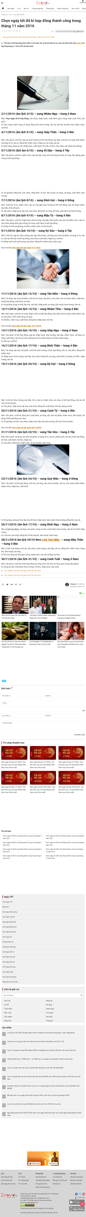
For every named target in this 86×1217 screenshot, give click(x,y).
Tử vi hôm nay (57, 1177)
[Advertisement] (32, 62)
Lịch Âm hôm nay (6, 1180)
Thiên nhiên (8, 1009)
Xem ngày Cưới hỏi (9, 917)
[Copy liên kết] (20, 585)
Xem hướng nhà (41, 1177)
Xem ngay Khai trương (10, 912)
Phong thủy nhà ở (41, 1184)
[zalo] (11, 585)
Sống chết (7, 1021)
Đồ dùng (49, 1005)
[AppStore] (77, 1211)
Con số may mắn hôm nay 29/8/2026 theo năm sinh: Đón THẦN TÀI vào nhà (33, 1104)
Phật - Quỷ (7, 1013)
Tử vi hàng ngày (23, 1180)
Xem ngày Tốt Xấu (19, 14)
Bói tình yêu (56, 1184)
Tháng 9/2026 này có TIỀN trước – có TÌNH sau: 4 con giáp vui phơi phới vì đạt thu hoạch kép (40, 1059)
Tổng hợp (49, 1021)
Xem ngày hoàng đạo (9, 977)
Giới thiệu (23, 1212)
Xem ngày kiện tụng (9, 967)
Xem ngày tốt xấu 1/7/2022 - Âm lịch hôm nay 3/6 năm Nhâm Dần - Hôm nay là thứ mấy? (14, 789)
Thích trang (35, 1163)
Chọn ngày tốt (7, 937)
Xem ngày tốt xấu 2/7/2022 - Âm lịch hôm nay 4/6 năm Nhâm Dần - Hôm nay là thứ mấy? (71, 764)
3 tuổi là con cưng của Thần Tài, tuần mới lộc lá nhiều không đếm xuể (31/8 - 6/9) (35, 1041)
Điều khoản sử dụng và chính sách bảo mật (40, 1212)
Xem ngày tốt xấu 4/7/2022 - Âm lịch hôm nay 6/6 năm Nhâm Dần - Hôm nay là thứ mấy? (14, 764)
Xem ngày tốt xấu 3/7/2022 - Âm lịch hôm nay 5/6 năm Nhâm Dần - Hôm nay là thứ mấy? (42, 764)
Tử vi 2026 (21, 1177)
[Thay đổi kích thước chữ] (52, 31)
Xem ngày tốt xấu (6, 1177)
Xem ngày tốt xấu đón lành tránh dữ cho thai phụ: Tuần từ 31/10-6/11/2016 (29, 37)
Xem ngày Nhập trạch (10, 927)
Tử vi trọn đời (22, 1184)
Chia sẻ (54, 1163)
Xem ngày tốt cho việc (8, 1184)
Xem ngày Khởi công (9, 932)
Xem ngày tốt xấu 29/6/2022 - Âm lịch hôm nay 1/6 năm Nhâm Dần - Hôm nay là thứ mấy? (71, 789)
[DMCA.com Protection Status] (27, 1206)
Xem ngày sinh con (9, 962)
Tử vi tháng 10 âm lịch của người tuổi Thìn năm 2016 (22, 575)
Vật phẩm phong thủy (43, 1180)
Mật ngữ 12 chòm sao (60, 1180)
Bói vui (26, 8)
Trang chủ (4, 14)
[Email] (16, 585)
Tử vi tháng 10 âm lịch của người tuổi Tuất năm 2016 (22, 571)
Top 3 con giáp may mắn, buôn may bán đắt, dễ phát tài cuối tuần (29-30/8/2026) (35, 1068)
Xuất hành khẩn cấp (9, 947)
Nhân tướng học (62, 8)
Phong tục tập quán (76, 1177)
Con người (49, 1013)
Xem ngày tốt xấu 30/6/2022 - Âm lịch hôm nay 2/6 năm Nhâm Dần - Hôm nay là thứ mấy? (42, 789)
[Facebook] (76, 1195)
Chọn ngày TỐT (8, 902)
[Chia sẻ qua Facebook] (3, 585)
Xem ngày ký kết (8, 972)
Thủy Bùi (73, 584)
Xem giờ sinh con (8, 942)
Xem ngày (10, 8)
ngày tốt (80, 43)
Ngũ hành (6, 907)
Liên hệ (55, 1212)
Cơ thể (6, 1005)
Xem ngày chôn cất (9, 957)
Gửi (83, 710)
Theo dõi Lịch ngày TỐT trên (64, 31)
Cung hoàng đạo (37, 8)
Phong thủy (50, 8)
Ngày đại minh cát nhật (10, 982)
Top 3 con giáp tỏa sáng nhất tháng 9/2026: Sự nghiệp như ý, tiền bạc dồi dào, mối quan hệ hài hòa (41, 1050)
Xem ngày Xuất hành (9, 922)
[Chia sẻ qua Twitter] (7, 585)
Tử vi (19, 8)
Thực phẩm (8, 1017)
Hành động (50, 1009)
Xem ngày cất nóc (8, 952)
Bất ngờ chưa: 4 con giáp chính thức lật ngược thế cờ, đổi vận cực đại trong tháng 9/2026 (38, 1095)
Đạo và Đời (75, 8)
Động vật (49, 1001)
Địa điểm (49, 1017)
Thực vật (7, 1001)
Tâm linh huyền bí (75, 1184)
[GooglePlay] (77, 1204)
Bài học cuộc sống (76, 1180)
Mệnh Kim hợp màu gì (43, 1187)
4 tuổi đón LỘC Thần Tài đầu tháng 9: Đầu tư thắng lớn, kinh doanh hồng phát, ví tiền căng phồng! (41, 1033)
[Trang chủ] (3, 8)
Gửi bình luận (79, 735)
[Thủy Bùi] (67, 585)
